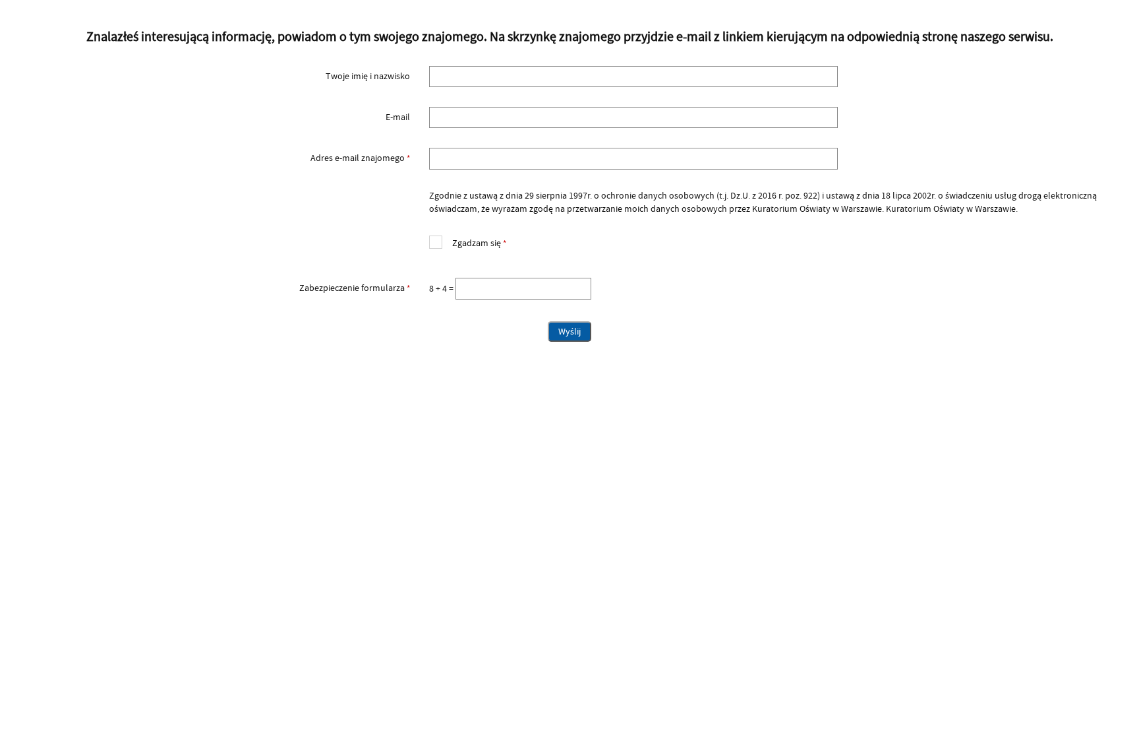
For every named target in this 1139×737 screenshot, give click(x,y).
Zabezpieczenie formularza (218, 288)
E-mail (398, 117)
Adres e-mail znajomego (218, 158)
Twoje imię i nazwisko (368, 76)
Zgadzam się (467, 242)
